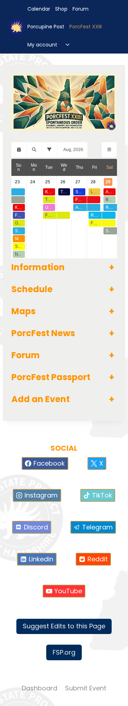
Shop (61, 8)
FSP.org (64, 652)
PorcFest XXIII (85, 26)
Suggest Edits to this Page (64, 626)
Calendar (38, 8)
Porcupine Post (45, 26)
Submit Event (85, 688)
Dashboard (39, 688)
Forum (81, 8)
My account (42, 44)
